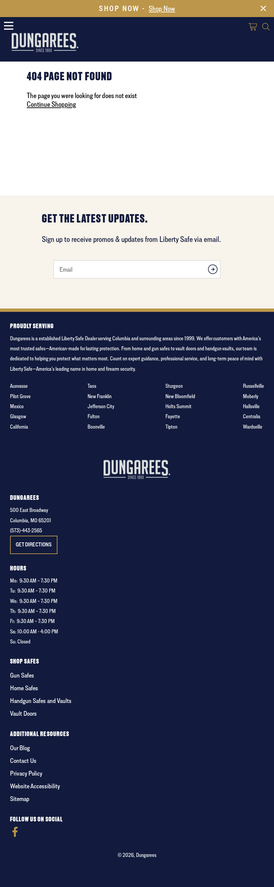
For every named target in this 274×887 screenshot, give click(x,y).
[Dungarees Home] (45, 36)
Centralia (251, 416)
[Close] (263, 9)
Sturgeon (174, 386)
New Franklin (100, 396)
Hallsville (251, 406)
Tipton (171, 427)
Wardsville (252, 427)
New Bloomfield (180, 396)
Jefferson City (101, 406)
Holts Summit (178, 406)
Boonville (96, 427)
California (19, 427)
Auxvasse (19, 386)
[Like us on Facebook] (15, 835)
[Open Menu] (8, 25)
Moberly (250, 396)
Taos (92, 386)
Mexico (17, 406)
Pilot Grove (20, 396)
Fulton (94, 416)
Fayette (172, 416)
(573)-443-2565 (26, 530)
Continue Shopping (51, 104)
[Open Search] (266, 27)
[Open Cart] (253, 27)
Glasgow (18, 416)
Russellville (253, 386)
